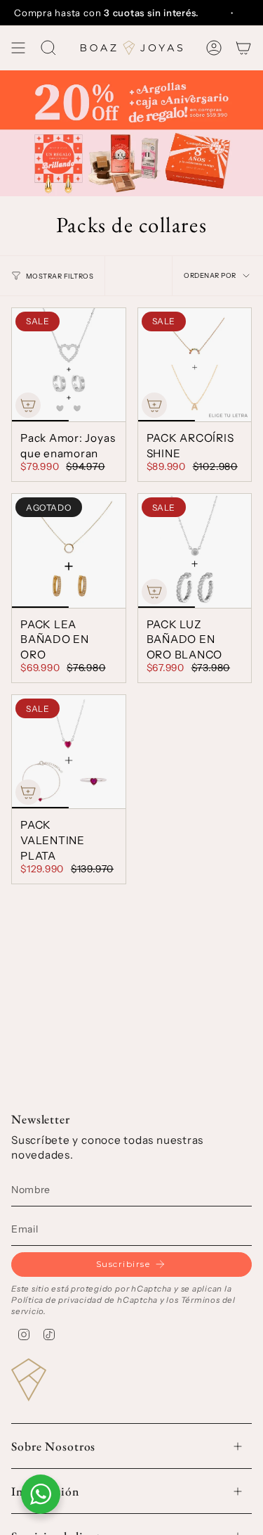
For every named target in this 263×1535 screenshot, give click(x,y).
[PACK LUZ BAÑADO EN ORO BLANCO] (195, 551)
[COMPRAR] (28, 405)
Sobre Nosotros (53, 1446)
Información (45, 1491)
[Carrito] (243, 48)
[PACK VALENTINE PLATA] (69, 752)
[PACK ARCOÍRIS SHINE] (195, 365)
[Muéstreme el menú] (18, 48)
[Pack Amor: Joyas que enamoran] (69, 365)
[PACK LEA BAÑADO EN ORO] (69, 551)
